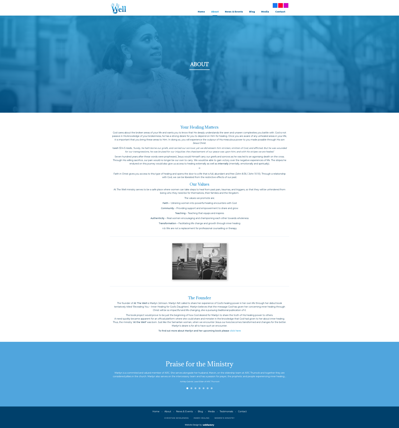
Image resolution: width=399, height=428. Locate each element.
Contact (280, 11)
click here (235, 330)
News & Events (234, 11)
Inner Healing (201, 418)
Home (201, 11)
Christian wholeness (176, 418)
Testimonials (226, 411)
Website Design (192, 424)
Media (265, 11)
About (215, 11)
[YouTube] (280, 5)
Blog (252, 11)
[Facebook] (275, 5)
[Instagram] (286, 5)
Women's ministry (224, 418)
